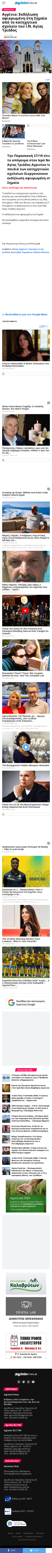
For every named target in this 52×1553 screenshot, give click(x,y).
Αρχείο (18, 1533)
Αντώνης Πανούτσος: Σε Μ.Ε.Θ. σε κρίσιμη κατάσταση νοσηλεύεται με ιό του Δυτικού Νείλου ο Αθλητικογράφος (29, 1128)
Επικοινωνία (28, 1533)
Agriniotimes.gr (10, 37)
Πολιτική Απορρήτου (33, 1536)
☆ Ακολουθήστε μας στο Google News (24, 314)
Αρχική (10, 1533)
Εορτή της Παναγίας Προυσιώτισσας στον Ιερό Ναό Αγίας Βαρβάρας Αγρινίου (30, 1086)
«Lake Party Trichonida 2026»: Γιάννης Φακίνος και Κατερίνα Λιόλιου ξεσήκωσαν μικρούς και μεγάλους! (29, 1160)
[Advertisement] (27, 233)
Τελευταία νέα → (26, 1069)
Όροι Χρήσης (17, 1536)
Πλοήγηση (40, 1533)
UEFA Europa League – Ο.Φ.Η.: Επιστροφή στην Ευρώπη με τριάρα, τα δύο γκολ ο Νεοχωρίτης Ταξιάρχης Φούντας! (30, 1108)
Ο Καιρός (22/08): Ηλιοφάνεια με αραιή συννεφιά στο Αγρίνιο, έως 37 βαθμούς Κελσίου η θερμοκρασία (29, 1077)
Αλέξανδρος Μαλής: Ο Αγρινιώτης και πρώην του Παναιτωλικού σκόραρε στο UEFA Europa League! (30, 1150)
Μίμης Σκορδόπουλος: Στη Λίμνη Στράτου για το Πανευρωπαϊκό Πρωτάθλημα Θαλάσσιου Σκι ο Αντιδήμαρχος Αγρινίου (26, 1140)
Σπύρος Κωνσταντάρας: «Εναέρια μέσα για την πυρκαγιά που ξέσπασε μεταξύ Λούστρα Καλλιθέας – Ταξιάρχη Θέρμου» (30, 1118)
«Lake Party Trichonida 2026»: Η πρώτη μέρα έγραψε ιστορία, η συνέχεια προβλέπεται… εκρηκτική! (29, 1098)
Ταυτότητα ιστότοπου (27, 1540)
